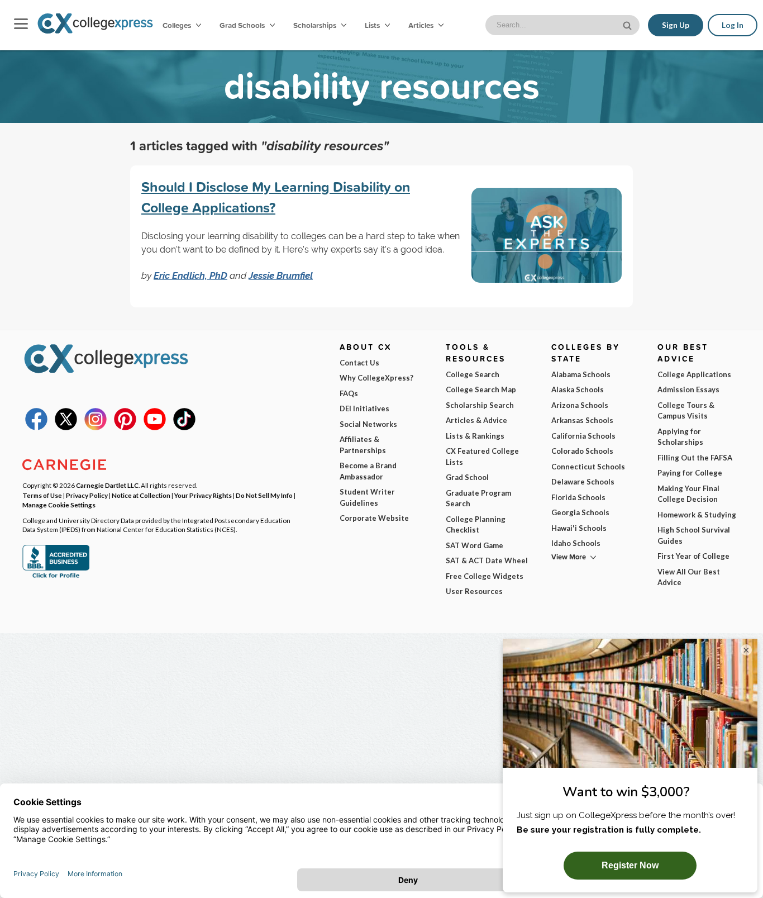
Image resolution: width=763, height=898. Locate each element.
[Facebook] (36, 427)
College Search (472, 374)
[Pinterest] (125, 427)
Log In (732, 25)
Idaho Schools (575, 543)
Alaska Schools (577, 389)
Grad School (467, 477)
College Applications (694, 374)
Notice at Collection (141, 495)
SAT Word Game (474, 545)
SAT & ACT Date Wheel (487, 560)
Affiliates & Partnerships (363, 445)
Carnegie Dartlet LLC (107, 485)
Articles (421, 25)
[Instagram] (95, 427)
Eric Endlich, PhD (190, 275)
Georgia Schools (580, 512)
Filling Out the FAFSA (694, 457)
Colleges (177, 25)
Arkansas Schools (582, 420)
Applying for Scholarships (680, 437)
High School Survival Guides (693, 535)
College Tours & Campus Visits (685, 411)
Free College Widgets (484, 576)
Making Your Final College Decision (688, 494)
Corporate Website (374, 518)
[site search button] (628, 24)
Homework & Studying (696, 514)
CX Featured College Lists (482, 456)
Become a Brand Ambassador (368, 471)
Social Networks (368, 424)
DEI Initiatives (364, 408)
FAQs (349, 393)
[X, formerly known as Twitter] (66, 427)
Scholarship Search (480, 405)
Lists (373, 25)
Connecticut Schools (588, 466)
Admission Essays (688, 389)
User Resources (474, 591)
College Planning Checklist (476, 525)
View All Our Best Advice (688, 577)
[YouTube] (155, 427)
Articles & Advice (476, 420)
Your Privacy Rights (203, 495)
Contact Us (359, 362)
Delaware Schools (582, 481)
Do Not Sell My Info (264, 495)
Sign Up (675, 25)
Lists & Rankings (475, 435)
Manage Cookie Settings (59, 505)
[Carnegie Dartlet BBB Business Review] (55, 577)
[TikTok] (184, 427)
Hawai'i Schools (579, 528)
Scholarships (315, 25)
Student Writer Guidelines (367, 497)
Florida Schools (578, 497)
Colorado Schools (582, 450)
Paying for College (689, 472)
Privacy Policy (87, 495)
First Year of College (693, 556)
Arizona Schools (579, 405)
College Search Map (481, 389)
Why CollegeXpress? (376, 377)
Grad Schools (243, 25)
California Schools (583, 435)
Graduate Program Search (478, 498)
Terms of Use (42, 495)
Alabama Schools (581, 374)
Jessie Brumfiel (281, 275)
